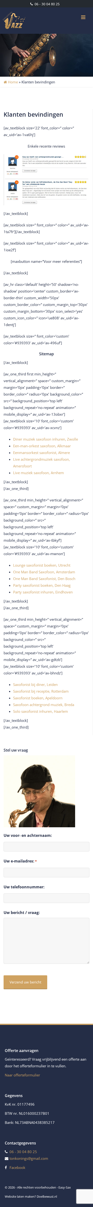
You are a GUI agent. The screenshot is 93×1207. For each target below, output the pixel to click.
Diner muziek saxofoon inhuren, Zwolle (45, 439)
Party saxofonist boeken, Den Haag (42, 585)
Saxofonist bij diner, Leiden (35, 684)
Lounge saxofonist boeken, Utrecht (41, 565)
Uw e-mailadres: (20, 861)
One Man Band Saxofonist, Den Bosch (44, 578)
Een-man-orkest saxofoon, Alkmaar (42, 445)
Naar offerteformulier (22, 1075)
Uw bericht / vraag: (22, 912)
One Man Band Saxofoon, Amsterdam (44, 571)
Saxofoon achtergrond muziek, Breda (43, 704)
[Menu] (83, 17)
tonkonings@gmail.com (29, 1158)
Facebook (17, 1167)
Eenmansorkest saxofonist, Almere (41, 452)
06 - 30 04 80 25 (47, 4)
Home (12, 82)
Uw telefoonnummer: (24, 887)
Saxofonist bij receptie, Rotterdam (41, 691)
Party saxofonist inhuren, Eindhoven (43, 592)
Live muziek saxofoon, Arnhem (38, 472)
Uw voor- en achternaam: (28, 835)
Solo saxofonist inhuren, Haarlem (40, 711)
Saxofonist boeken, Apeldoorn (37, 697)
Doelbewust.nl (47, 1196)
